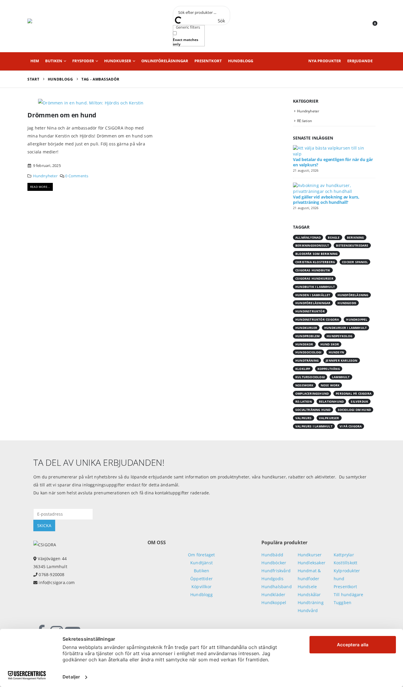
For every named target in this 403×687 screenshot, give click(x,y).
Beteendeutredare (352, 245)
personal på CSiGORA (353, 393)
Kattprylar (344, 555)
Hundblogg (240, 60)
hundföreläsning (353, 295)
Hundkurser (117, 60)
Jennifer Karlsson (341, 360)
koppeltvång (328, 369)
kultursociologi (310, 377)
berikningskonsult (312, 245)
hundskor (304, 344)
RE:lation (304, 120)
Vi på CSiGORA (351, 426)
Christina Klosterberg (315, 262)
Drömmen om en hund (61, 115)
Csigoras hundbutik (312, 270)
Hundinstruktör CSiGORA (317, 319)
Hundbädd (272, 555)
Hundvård (308, 610)
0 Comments (76, 175)
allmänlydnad (308, 237)
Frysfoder (83, 60)
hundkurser (306, 328)
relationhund (331, 401)
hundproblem (307, 336)
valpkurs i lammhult (313, 426)
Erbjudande (360, 60)
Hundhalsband (276, 586)
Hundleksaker (311, 562)
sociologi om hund (354, 410)
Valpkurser (329, 418)
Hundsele (307, 586)
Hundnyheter (45, 175)
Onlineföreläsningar (164, 60)
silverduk (359, 401)
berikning (355, 237)
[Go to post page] (333, 150)
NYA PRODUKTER (324, 60)
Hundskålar (309, 594)
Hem (34, 60)
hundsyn (336, 352)
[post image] (90, 102)
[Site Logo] (54, 26)
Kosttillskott (346, 562)
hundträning (307, 360)
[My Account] (357, 26)
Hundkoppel (273, 602)
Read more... (40, 187)
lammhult (341, 377)
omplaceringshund (312, 393)
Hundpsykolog (339, 336)
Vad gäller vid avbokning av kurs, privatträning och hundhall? (326, 199)
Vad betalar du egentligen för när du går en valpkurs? (333, 162)
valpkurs (303, 418)
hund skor (329, 344)
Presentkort (208, 60)
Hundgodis (347, 303)
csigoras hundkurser (314, 278)
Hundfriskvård (276, 570)
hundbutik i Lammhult (315, 287)
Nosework (304, 385)
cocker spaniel (355, 262)
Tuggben (342, 602)
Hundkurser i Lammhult (345, 328)
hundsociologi (308, 352)
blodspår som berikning (316, 254)
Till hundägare (348, 594)
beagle (334, 237)
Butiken (53, 60)
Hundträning (311, 602)
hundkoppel (356, 319)
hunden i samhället (312, 295)
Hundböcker (273, 562)
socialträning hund (313, 410)
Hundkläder (273, 594)
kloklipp (302, 369)
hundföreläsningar (312, 303)
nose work (330, 385)
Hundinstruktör (310, 311)
